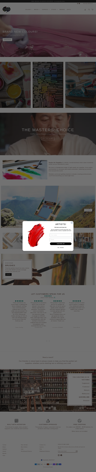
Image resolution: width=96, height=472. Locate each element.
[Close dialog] (72, 223)
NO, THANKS (61, 247)
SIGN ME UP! (61, 243)
